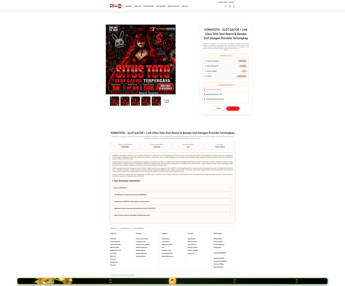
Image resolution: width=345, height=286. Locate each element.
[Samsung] (115, 6)
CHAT (296, 282)
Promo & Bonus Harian (142, 239)
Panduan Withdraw (141, 253)
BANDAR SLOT (114, 262)
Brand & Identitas (218, 267)
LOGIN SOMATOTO (115, 241)
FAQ (163, 247)
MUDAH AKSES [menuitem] (223, 2)
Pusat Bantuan (166, 239)
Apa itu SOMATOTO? (172, 188)
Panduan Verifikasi (193, 250)
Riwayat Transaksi (193, 247)
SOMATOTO (113, 239)
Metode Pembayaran (141, 247)
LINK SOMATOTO (114, 247)
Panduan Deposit (140, 250)
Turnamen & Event (141, 241)
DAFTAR (233, 108)
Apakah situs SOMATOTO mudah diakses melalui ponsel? (172, 201)
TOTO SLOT (113, 256)
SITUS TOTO (113, 253)
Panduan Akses (217, 239)
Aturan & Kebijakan (218, 244)
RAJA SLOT (113, 265)
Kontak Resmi (217, 247)
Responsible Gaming (167, 256)
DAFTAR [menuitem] (231, 2)
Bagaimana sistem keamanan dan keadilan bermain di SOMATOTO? (172, 208)
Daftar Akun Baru (192, 241)
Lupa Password (192, 244)
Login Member (192, 239)
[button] (230, 6)
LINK (234, 282)
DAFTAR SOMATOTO (115, 244)
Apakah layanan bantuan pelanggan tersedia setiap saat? (172, 215)
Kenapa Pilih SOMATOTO (220, 261)
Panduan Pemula (218, 241)
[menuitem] (129, 6)
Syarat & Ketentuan (167, 253)
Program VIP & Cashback (143, 244)
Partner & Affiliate (218, 264)
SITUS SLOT (113, 259)
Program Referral (141, 256)
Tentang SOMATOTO (218, 258)
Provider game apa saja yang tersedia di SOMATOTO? (172, 195)
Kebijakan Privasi (166, 250)
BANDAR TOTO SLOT (115, 250)
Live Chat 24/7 (166, 241)
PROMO (48, 282)
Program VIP (191, 253)
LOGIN (218, 108)
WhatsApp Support (167, 244)
